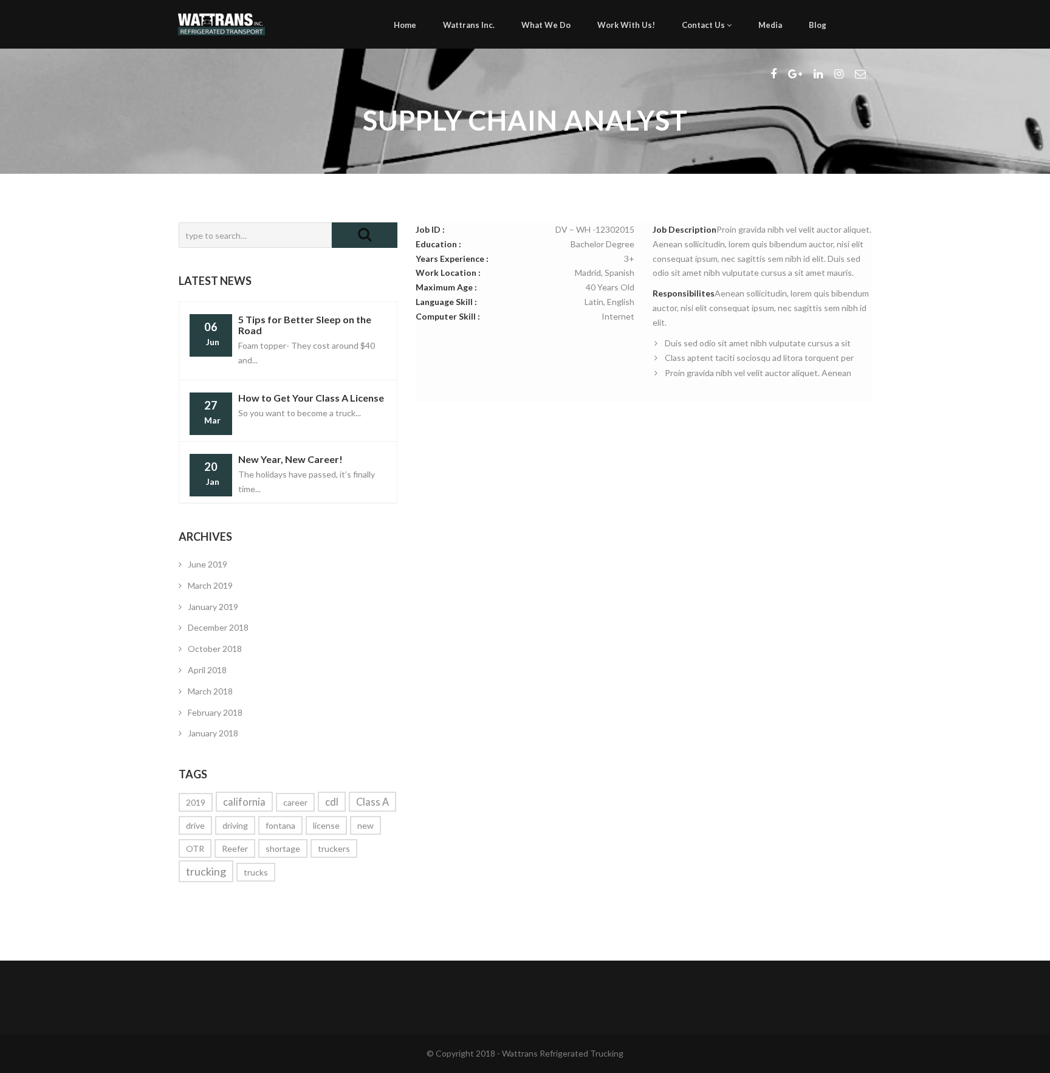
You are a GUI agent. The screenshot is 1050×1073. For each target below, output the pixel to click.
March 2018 (210, 691)
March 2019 (210, 585)
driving (235, 825)
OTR (195, 848)
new (365, 825)
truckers (334, 848)
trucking (206, 871)
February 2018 (215, 712)
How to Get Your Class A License (311, 397)
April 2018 (207, 670)
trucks (256, 872)
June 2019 (207, 564)
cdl (331, 801)
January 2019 (213, 607)
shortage (283, 848)
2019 (195, 802)
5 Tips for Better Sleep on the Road (304, 325)
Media (770, 25)
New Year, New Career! (290, 459)
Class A (372, 801)
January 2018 (213, 733)
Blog (817, 25)
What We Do (546, 25)
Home (405, 25)
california (244, 801)
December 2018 (218, 627)
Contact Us (704, 25)
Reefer (235, 848)
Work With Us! (626, 25)
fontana (280, 825)
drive (195, 825)
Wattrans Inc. (469, 25)
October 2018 (215, 648)
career (295, 802)
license (326, 825)
